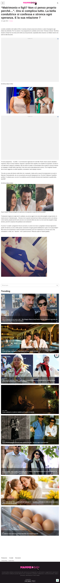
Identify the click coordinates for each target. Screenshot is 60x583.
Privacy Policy (4, 560)
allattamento (41, 573)
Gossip (11, 20)
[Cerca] (57, 3)
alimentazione (29, 575)
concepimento (28, 573)
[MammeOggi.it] (30, 3)
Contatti (11, 558)
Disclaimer (18, 558)
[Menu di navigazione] (3, 3)
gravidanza (35, 573)
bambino (52, 573)
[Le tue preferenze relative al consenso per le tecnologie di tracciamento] (57, 580)
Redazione (4, 558)
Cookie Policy (11, 560)
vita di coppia (36, 575)
